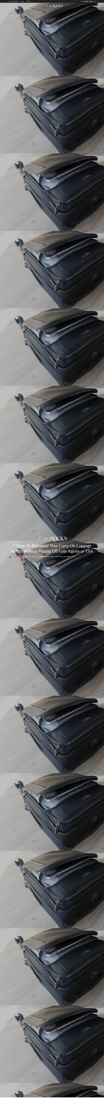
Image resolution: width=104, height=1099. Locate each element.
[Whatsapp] (92, 1)
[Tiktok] (89, 1)
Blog (41, 557)
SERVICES (28, 1)
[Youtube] (87, 1)
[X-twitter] (83, 1)
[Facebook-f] (94, 1)
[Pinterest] (85, 1)
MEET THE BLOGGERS (13, 1)
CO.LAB (22, 1)
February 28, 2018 (31, 557)
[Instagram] (81, 1)
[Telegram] (91, 1)
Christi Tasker (18, 557)
